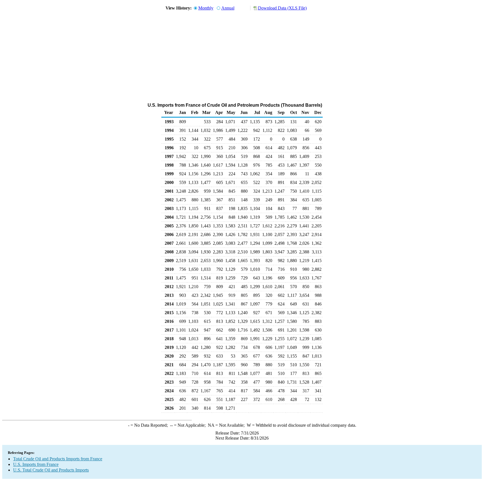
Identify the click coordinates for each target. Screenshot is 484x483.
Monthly (205, 8)
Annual (227, 8)
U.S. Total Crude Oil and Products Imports (51, 470)
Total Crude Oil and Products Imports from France (57, 458)
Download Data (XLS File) (282, 8)
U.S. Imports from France (36, 464)
